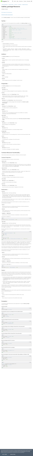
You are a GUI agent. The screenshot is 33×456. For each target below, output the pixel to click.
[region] (16, 452)
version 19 (15, 4)
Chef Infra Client (11, 4)
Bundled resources (25, 4)
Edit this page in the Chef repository (7, 12)
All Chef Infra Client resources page (7, 14)
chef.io (15, 1)
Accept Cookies (4, 454)
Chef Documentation (5, 4)
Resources (19, 4)
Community (21, 1)
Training (24, 1)
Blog (17, 1)
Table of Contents (5, 9)
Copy (30, 231)
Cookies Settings (12, 454)
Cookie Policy (23, 451)
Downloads (28, 1)
